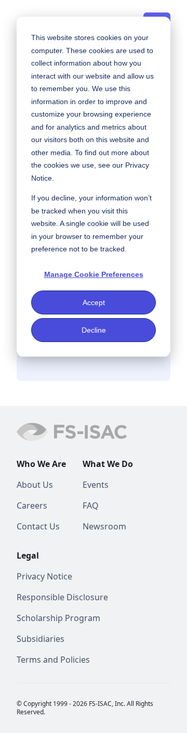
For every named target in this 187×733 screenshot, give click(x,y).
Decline (94, 330)
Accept (94, 302)
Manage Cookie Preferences (93, 274)
